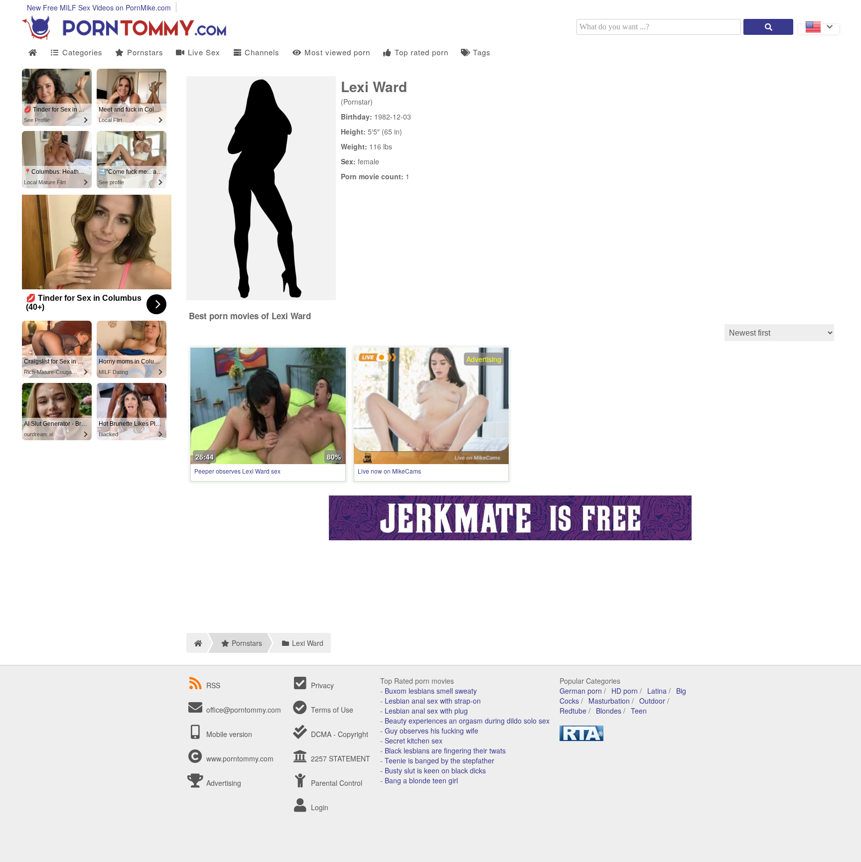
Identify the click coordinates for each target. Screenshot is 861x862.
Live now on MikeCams (389, 471)
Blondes (608, 711)
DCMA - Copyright (338, 734)
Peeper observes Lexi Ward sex (237, 471)
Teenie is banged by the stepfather (439, 760)
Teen (639, 711)
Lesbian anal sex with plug (426, 711)
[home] (196, 643)
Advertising (222, 783)
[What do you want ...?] (768, 27)
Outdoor (652, 701)
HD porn (624, 691)
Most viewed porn (336, 52)
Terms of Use (331, 710)
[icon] (32, 52)
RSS (213, 685)
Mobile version (228, 734)
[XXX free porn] (131, 37)
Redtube (573, 711)
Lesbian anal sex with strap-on (433, 701)
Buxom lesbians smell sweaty (431, 691)
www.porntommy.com (240, 758)
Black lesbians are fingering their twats (445, 750)
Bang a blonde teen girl (421, 780)
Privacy (321, 685)
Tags (480, 52)
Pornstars (144, 52)
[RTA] (581, 738)
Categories (81, 52)
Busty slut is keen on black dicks (435, 770)
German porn (581, 691)
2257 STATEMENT (339, 758)
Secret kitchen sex (413, 740)
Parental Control (335, 783)
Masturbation (609, 701)
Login (318, 807)
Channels (261, 52)
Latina (657, 691)
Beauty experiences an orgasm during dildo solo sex (467, 721)
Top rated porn (420, 52)
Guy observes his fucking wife (431, 731)
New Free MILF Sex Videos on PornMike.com (99, 7)
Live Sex (202, 52)
